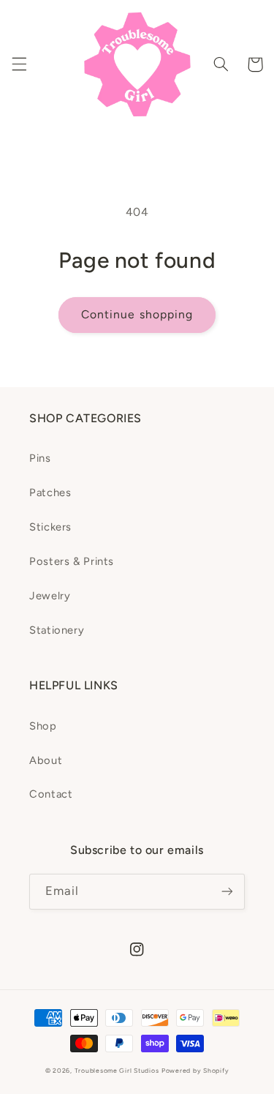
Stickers (50, 526)
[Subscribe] (227, 892)
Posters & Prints (71, 561)
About (45, 760)
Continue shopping (137, 314)
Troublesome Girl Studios (117, 1070)
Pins (40, 458)
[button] (19, 64)
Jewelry (49, 595)
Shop (43, 726)
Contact (50, 794)
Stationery (56, 630)
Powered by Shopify (195, 1070)
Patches (50, 492)
